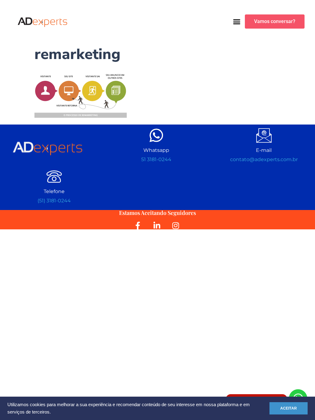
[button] (237, 21)
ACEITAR (288, 408)
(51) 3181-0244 (54, 201)
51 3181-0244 (156, 159)
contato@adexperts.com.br (264, 159)
